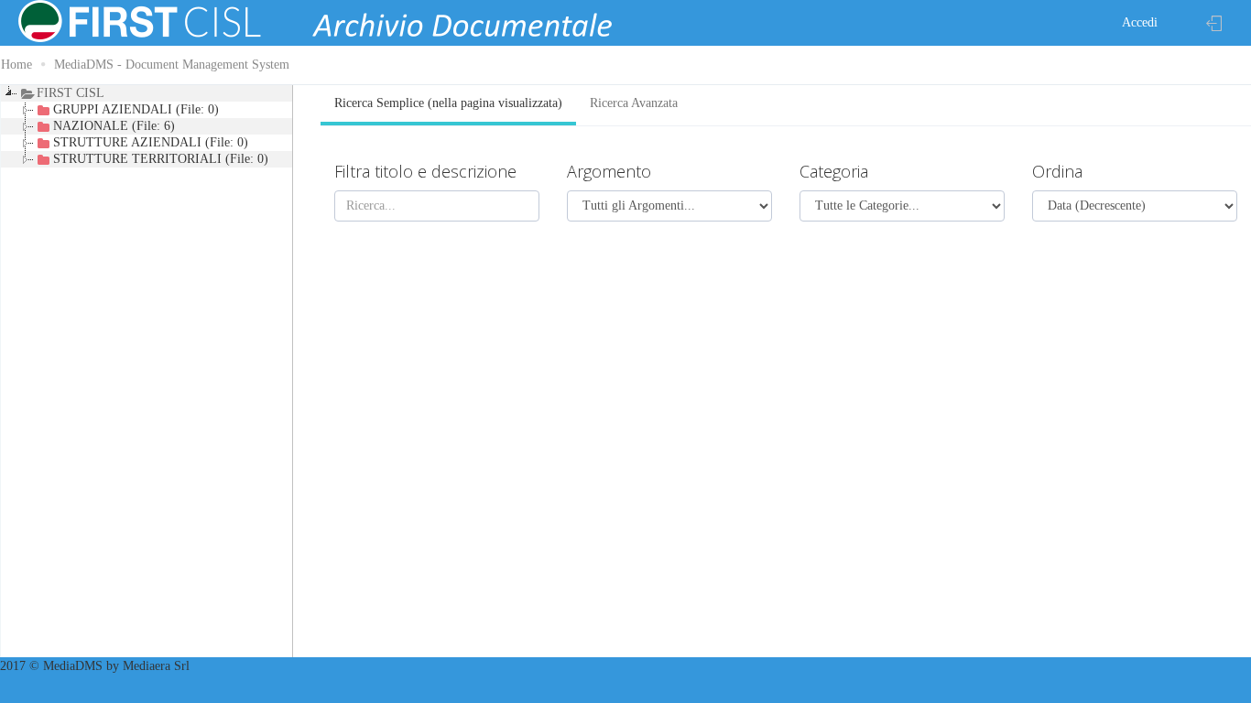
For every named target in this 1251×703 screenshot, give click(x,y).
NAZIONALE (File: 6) (114, 126)
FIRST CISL (70, 93)
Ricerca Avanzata (634, 103)
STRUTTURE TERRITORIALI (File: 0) (160, 159)
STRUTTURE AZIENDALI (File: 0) (150, 142)
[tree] (147, 372)
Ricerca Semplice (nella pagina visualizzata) (448, 103)
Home (16, 64)
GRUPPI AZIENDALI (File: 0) (136, 109)
